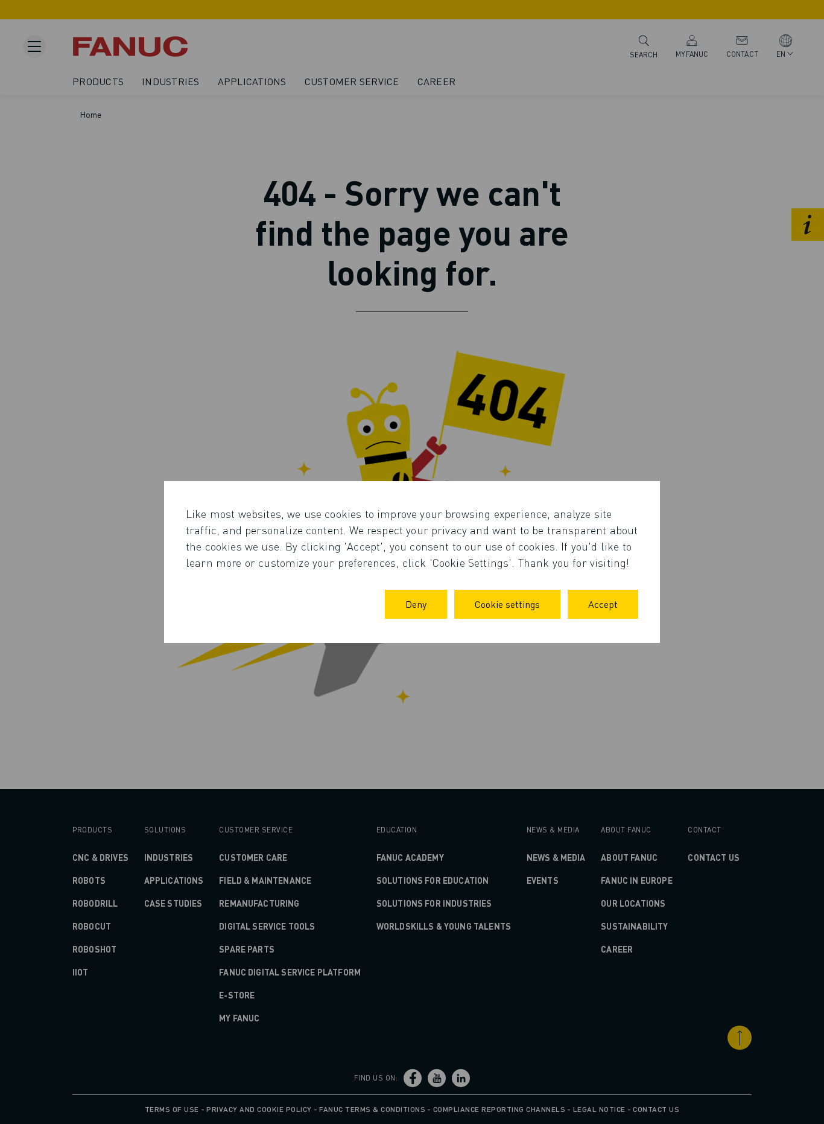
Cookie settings (507, 604)
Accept (603, 604)
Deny (415, 604)
